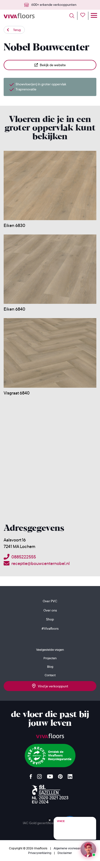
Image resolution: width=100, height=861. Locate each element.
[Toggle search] (73, 16)
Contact (50, 675)
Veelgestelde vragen (50, 650)
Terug (17, 30)
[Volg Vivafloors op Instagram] (39, 775)
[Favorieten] (84, 16)
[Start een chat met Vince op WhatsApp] (88, 849)
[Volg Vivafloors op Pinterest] (60, 775)
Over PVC (50, 601)
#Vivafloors (50, 628)
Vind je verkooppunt (52, 686)
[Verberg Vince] (49, 820)
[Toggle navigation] (93, 16)
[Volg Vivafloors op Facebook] (30, 775)
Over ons (50, 610)
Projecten (50, 658)
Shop (50, 619)
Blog (50, 666)
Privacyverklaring (40, 853)
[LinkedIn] (70, 775)
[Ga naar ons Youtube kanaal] (50, 775)
